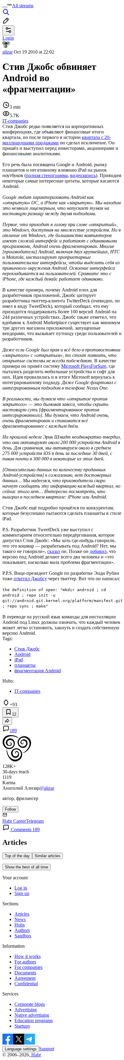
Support (46, 1048)
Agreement (25, 978)
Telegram (35, 821)
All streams (22, 5)
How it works (27, 956)
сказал (53, 551)
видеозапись (83, 175)
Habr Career (14, 821)
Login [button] (8, 38)
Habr (35, 1054)
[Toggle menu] (4, 7)
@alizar (46, 788)
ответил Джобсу (30, 578)
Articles (21, 914)
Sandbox (22, 935)
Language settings (21, 1049)
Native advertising (31, 1015)
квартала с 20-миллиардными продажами (56, 140)
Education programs (33, 1020)
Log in (20, 887)
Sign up (21, 893)
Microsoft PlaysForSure (83, 366)
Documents (25, 972)
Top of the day (17, 856)
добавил (98, 551)
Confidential (26, 983)
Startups (22, 1026)
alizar (7, 51)
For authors (25, 961)
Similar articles (47, 856)
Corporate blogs (29, 1004)
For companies (28, 967)
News (20, 919)
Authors (22, 930)
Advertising (25, 1009)
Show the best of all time (26, 867)
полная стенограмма (47, 175)
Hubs (19, 924)
